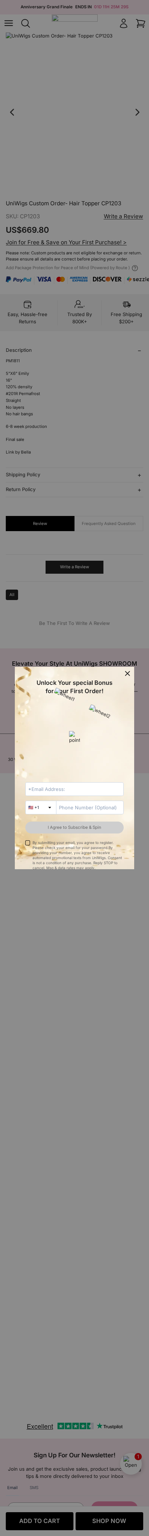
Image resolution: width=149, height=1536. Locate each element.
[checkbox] (27, 842)
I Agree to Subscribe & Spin (74, 827)
